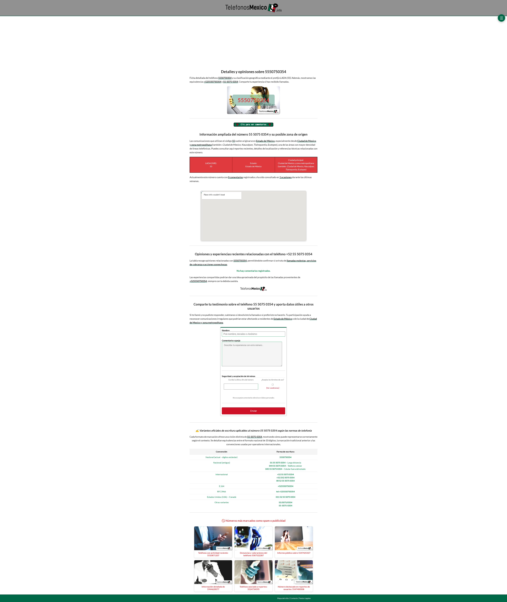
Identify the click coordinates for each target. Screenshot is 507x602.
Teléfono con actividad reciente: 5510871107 (213, 554)
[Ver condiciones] (272, 388)
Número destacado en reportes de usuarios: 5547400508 (294, 587)
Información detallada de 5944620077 (213, 587)
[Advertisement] (253, 42)
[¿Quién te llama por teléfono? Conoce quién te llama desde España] (253, 12)
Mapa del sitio (283, 598)
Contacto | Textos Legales (300, 598)
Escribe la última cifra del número (241, 380)
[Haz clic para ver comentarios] (253, 125)
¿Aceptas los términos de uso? (272, 380)
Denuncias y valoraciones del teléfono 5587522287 (253, 554)
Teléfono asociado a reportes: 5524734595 (253, 587)
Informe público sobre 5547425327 (293, 553)
